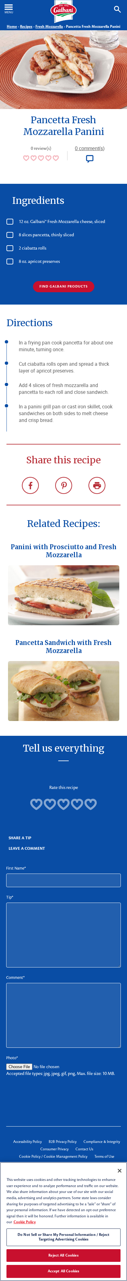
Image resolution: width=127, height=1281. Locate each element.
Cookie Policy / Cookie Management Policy (53, 1156)
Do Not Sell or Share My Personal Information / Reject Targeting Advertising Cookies (63, 1237)
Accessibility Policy (27, 1141)
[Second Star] (50, 804)
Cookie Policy (25, 1222)
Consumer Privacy (54, 1149)
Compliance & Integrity (102, 1141)
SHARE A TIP (20, 838)
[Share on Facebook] (30, 485)
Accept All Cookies (63, 1271)
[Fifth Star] (90, 804)
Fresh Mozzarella (49, 26)
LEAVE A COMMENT (27, 848)
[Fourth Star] (77, 804)
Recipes (26, 26)
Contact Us (84, 1149)
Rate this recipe (63, 787)
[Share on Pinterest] (63, 485)
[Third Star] (63, 804)
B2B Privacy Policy (62, 1141)
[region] (63, 1221)
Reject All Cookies (63, 1255)
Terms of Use (104, 1156)
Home (12, 26)
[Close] (119, 1171)
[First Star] (36, 804)
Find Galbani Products (63, 286)
